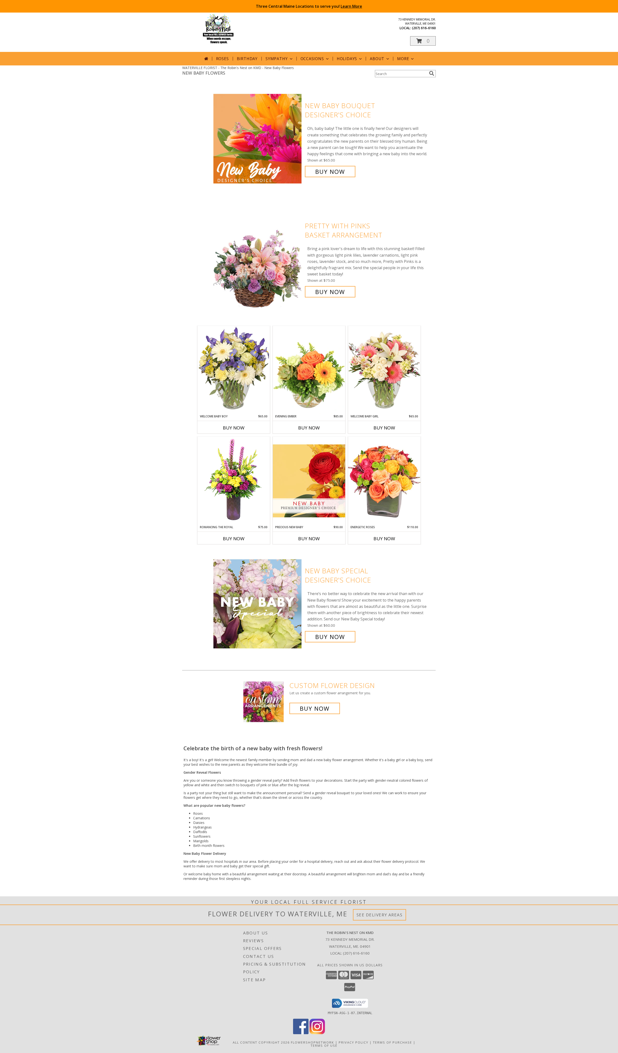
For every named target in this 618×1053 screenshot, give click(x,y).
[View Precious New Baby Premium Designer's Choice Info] (309, 481)
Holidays (347, 58)
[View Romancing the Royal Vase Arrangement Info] (233, 481)
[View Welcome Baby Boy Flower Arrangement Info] (233, 370)
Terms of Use (324, 1045)
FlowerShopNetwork (312, 1042)
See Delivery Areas (380, 915)
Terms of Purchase (392, 1042)
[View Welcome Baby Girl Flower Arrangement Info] (384, 370)
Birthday (247, 58)
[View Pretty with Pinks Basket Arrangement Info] (257, 259)
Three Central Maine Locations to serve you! (309, 6)
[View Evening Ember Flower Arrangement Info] (309, 370)
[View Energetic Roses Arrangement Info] (384, 481)
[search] (431, 73)
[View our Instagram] (317, 1033)
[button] (423, 41)
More (403, 58)
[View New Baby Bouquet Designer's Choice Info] (257, 138)
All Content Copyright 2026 (261, 1042)
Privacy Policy (353, 1042)
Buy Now (330, 172)
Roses (222, 58)
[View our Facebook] (301, 1033)
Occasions (312, 58)
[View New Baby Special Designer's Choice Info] (257, 604)
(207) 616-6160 (424, 28)
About (377, 58)
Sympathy (277, 58)
